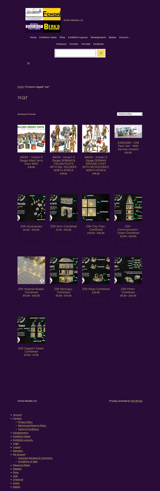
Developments (20, 432)
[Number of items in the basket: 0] (28, 63)
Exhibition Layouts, (23, 440)
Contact (17, 418)
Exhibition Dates (21, 436)
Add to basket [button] (31, 174)
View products (31, 237)
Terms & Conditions (28, 429)
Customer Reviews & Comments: (35, 458)
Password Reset (21, 465)
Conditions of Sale (27, 461)
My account (19, 454)
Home (21, 87)
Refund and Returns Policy (32, 425)
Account (17, 414)
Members (18, 450)
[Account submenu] (129, 37)
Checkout (18, 479)
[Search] (101, 53)
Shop (15, 472)
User (15, 476)
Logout (16, 447)
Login (16, 443)
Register (17, 468)
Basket (16, 486)
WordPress (136, 401)
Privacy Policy (25, 422)
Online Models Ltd (73, 20)
